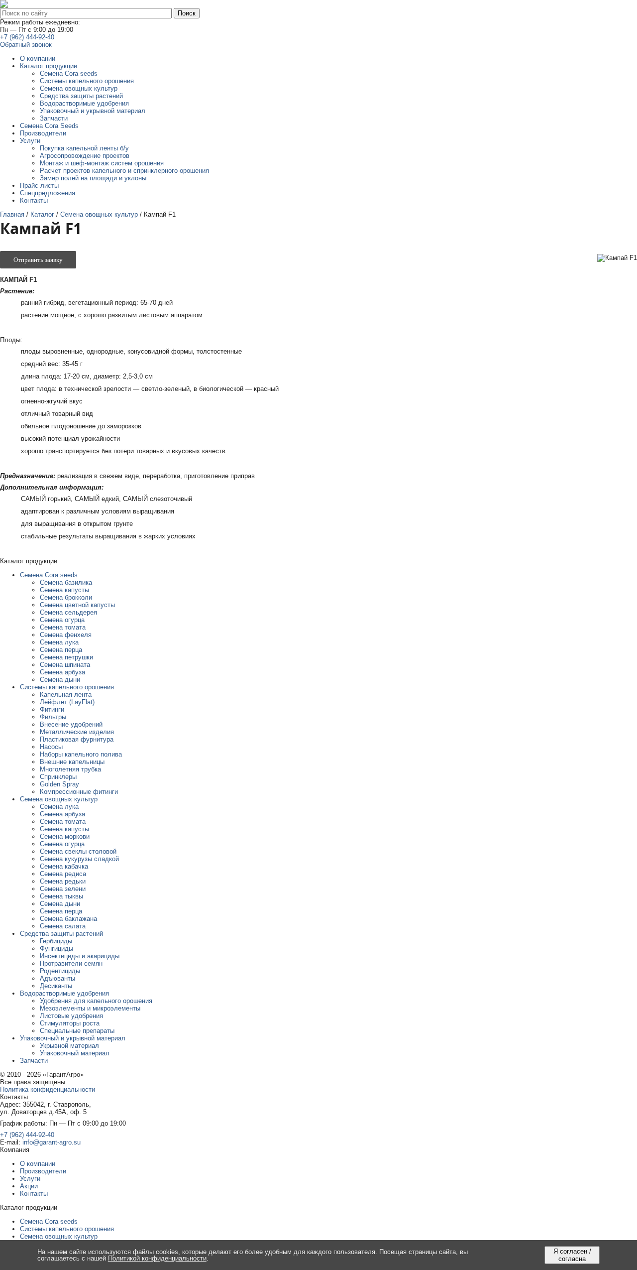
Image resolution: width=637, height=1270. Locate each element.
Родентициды (60, 971)
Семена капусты (64, 590)
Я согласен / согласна (572, 1255)
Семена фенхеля (66, 634)
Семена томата (63, 627)
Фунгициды (56, 948)
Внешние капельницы (72, 761)
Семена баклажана (68, 918)
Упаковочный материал (74, 1053)
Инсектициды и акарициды (79, 956)
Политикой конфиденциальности (157, 1258)
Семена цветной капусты (77, 605)
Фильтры (53, 717)
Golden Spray (59, 784)
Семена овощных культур (99, 214)
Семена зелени (63, 888)
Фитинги (52, 709)
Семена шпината (65, 664)
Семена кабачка (64, 866)
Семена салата (63, 926)
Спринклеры (58, 776)
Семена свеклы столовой (78, 851)
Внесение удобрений (71, 724)
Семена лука (59, 642)
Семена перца (61, 649)
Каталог (42, 214)
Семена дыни (60, 679)
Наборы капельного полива (81, 754)
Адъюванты (57, 978)
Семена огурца (62, 620)
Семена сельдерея (68, 612)
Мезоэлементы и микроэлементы (90, 1008)
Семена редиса (63, 874)
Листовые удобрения (71, 1015)
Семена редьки (63, 881)
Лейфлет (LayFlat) (67, 702)
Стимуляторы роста (70, 1023)
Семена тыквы (61, 896)
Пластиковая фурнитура (76, 739)
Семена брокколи (66, 597)
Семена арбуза (62, 672)
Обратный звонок (26, 44)
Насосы (51, 747)
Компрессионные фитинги (79, 791)
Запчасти (34, 1060)
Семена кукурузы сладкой (79, 859)
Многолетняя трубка (70, 769)
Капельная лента (66, 694)
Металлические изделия (77, 732)
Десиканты (56, 986)
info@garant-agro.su (51, 1142)
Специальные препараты (77, 1030)
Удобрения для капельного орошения (96, 1001)
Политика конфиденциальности (47, 1089)
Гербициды (56, 941)
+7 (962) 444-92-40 (27, 37)
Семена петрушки (66, 657)
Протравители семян (71, 963)
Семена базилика (66, 582)
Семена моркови (65, 836)
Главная (12, 214)
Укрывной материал (69, 1045)
